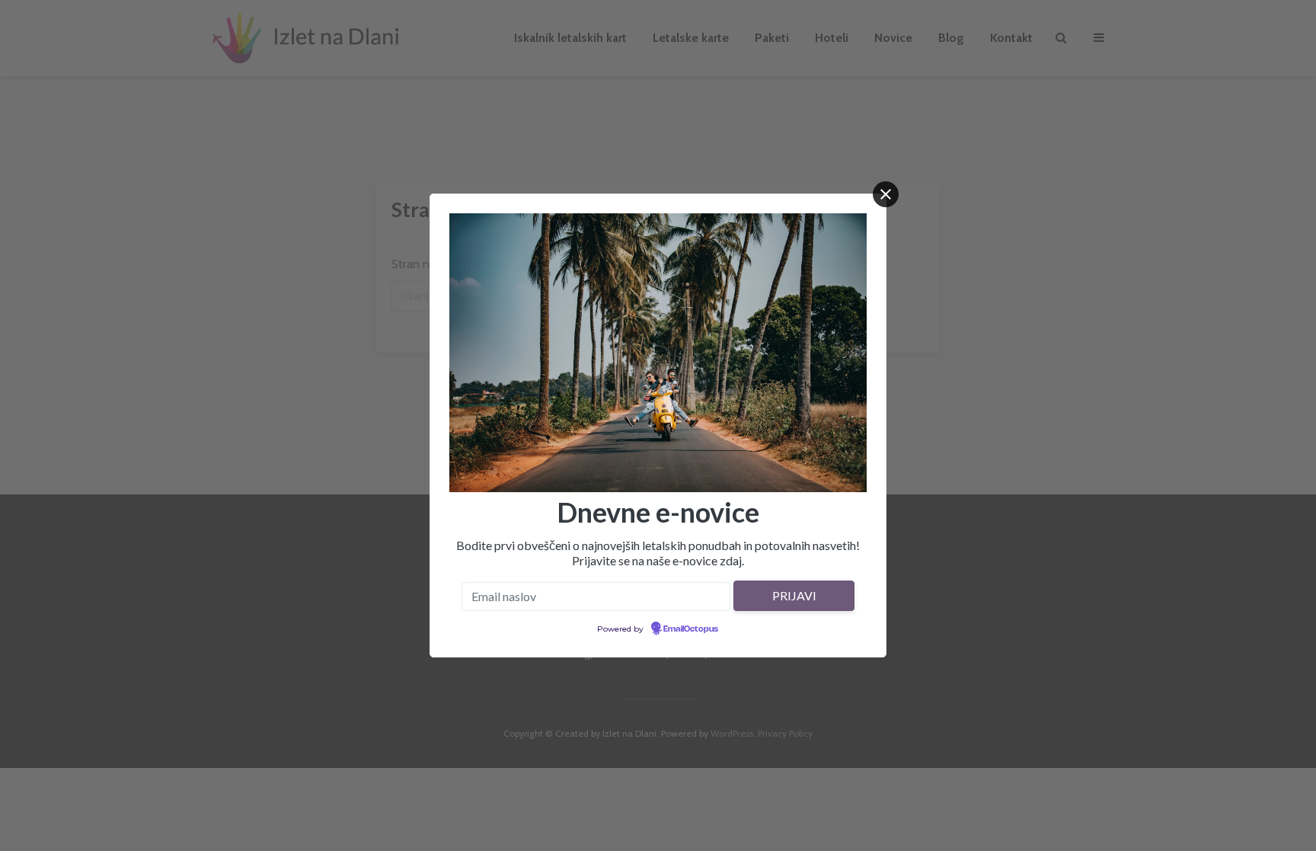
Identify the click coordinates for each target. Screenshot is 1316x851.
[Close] (886, 194)
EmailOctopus (690, 629)
